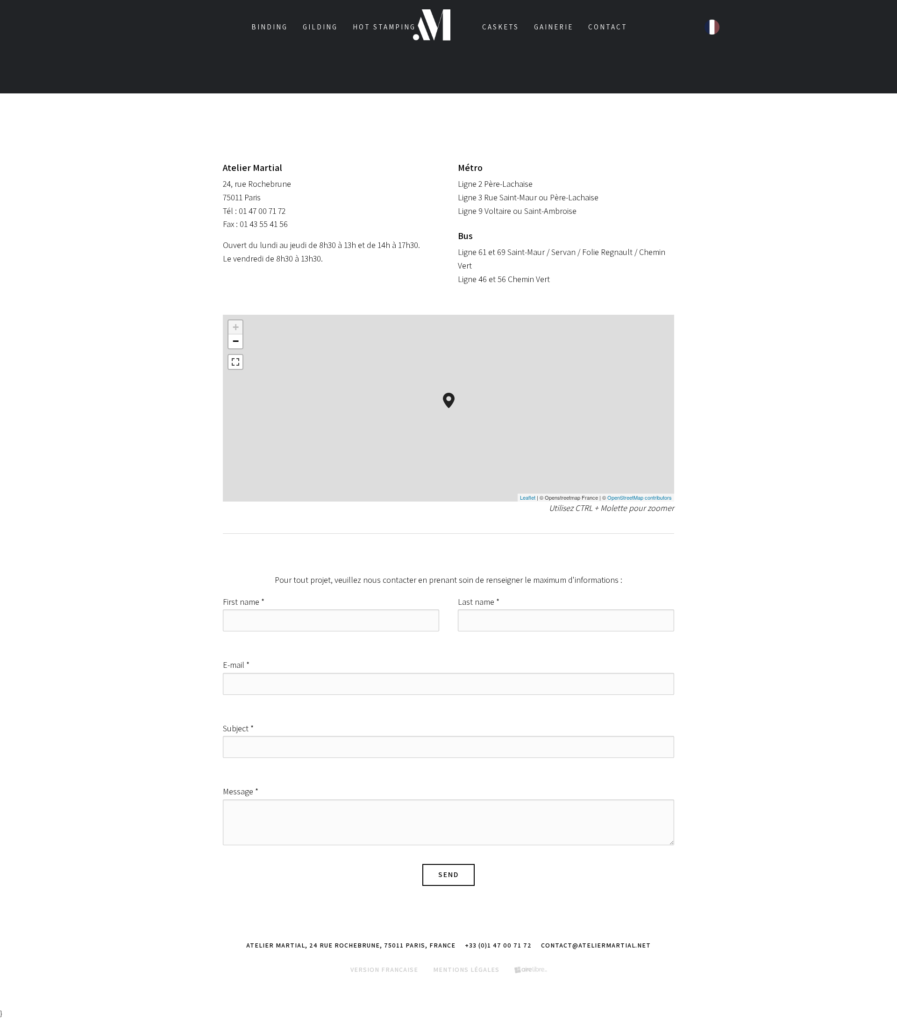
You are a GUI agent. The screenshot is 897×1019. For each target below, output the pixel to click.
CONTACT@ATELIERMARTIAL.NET (596, 945)
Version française (384, 969)
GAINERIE (553, 26)
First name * (243, 601)
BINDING (269, 26)
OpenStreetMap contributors (639, 497)
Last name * (478, 601)
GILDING (320, 26)
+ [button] (236, 327)
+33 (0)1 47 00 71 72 (498, 945)
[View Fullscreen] (235, 362)
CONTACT (607, 26)
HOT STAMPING (384, 26)
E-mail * (236, 664)
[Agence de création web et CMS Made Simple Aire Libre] (530, 969)
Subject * (238, 728)
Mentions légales (466, 969)
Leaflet (527, 497)
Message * (240, 791)
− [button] (236, 341)
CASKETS (500, 26)
